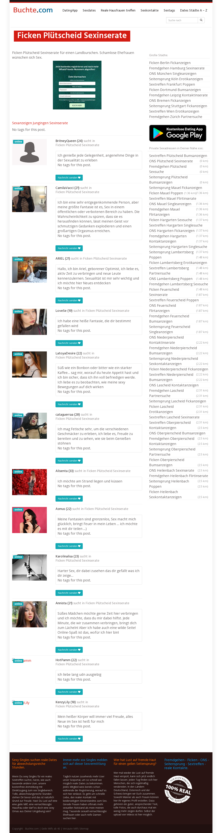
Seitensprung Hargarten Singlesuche (178, 246)
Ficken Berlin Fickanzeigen (170, 62)
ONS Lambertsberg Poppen (178, 278)
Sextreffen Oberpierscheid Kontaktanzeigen (178, 425)
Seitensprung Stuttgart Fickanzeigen (178, 106)
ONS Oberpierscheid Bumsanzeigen (178, 433)
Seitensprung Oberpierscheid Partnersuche (178, 452)
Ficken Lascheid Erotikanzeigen (178, 409)
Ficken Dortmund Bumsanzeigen (175, 89)
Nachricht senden (68, 177)
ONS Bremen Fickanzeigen (170, 100)
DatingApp (70, 10)
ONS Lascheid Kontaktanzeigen (178, 385)
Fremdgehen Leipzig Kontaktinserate (178, 95)
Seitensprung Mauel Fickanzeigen (178, 188)
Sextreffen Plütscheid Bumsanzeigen (178, 155)
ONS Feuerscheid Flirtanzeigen (178, 308)
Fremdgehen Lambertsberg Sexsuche (178, 284)
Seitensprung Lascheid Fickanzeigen (178, 401)
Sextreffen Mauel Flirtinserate (178, 198)
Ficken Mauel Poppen (172, 193)
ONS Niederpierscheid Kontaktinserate (178, 340)
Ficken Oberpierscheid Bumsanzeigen (178, 462)
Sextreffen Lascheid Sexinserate (178, 417)
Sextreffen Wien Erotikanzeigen (174, 111)
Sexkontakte (150, 10)
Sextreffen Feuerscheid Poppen (178, 300)
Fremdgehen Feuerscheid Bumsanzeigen (178, 319)
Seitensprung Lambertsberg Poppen (178, 255)
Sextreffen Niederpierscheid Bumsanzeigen (178, 377)
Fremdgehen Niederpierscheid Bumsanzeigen (178, 350)
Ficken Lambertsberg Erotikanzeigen (178, 262)
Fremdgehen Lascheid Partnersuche (178, 393)
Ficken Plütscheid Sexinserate (77, 145)
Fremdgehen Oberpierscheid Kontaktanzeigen (178, 441)
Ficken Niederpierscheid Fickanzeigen (178, 369)
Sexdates (89, 10)
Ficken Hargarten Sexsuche (178, 219)
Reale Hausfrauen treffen (118, 10)
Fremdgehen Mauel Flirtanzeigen (178, 212)
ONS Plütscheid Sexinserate (178, 161)
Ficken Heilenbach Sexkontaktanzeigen (178, 494)
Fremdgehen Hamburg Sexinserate (177, 68)
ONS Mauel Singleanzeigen (178, 204)
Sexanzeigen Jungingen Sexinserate (40, 123)
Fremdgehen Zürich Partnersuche (175, 116)
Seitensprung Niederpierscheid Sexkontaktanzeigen (178, 361)
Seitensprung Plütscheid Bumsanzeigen (178, 180)
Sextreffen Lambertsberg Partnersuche (178, 271)
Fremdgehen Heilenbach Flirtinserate (178, 476)
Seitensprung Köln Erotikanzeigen (176, 79)
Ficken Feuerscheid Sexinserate (178, 292)
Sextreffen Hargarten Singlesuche (178, 225)
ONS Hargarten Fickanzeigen (178, 230)
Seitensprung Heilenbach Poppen (178, 484)
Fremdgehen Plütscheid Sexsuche (178, 169)
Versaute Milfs (71, 828)
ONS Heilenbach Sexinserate (178, 470)
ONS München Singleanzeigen (172, 73)
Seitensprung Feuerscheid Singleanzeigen (178, 329)
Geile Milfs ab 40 (50, 828)
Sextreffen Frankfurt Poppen (172, 84)
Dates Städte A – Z (193, 10)
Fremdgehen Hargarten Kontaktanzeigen (178, 239)
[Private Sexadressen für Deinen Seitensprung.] (33, 10)
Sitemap (84, 828)
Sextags (169, 10)
